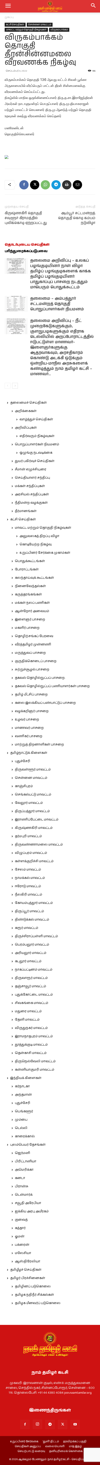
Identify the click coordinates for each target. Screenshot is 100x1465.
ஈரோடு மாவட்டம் (28, 886)
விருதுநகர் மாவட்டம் (31, 1028)
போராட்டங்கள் (27, 569)
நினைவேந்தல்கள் (30, 586)
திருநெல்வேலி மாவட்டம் (35, 1061)
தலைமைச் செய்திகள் (28, 402)
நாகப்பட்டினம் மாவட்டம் (33, 969)
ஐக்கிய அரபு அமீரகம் (32, 1211)
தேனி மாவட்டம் (27, 1019)
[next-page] (15, 386)
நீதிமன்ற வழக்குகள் (31, 502)
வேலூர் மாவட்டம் (29, 802)
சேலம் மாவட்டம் (28, 869)
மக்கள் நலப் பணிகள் (32, 602)
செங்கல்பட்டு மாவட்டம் (33, 794)
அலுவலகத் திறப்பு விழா (39, 536)
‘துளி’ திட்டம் (51, 1442)
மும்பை (21, 1119)
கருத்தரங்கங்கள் (28, 594)
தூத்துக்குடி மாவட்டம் (31, 1044)
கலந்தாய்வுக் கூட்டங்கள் (34, 577)
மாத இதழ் (75, 1446)
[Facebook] (24, 184)
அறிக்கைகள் (26, 411)
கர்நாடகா (22, 1086)
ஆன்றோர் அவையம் (32, 611)
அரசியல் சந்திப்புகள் (32, 494)
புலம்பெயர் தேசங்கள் (28, 1144)
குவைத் (21, 1219)
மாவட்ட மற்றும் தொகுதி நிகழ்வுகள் (26, 29)
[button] (93, 6)
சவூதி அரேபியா (28, 1203)
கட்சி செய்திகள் (15, 24)
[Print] (66, 184)
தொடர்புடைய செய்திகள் (27, 244)
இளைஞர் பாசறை (30, 619)
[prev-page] (7, 386)
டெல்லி (21, 1128)
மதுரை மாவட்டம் (28, 1011)
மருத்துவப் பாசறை (30, 652)
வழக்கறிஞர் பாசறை (32, 711)
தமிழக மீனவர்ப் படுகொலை (37, 1303)
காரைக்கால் (25, 1136)
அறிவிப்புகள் (26, 427)
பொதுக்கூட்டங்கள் (30, 561)
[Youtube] (75, 1424)
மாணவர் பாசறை (29, 727)
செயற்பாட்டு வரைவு (31, 1451)
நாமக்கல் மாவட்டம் (30, 877)
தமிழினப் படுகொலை (33, 1286)
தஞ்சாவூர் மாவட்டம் (30, 986)
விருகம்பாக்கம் (59, 29)
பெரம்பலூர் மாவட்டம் (32, 944)
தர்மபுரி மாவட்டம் (28, 836)
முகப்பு (9, 17)
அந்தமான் (23, 1094)
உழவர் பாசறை (27, 719)
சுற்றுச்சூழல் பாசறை (32, 669)
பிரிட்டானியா (25, 1161)
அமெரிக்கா (24, 1169)
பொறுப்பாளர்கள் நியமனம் (37, 444)
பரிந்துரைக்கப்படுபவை (26, 251)
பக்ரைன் (22, 1244)
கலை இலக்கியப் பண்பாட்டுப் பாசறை (45, 702)
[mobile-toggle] (7, 6)
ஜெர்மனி (22, 1153)
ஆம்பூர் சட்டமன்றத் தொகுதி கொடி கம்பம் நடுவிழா (76, 218)
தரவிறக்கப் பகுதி (75, 1442)
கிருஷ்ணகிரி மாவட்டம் (34, 827)
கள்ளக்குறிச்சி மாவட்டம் (34, 861)
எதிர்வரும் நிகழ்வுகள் (37, 436)
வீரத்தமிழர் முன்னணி (33, 644)
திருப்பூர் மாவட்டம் (29, 911)
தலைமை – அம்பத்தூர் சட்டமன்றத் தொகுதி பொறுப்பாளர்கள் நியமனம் (57, 304)
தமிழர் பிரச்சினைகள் (27, 1278)
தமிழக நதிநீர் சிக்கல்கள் (34, 1294)
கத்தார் (20, 1228)
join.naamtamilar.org (78, 1392)
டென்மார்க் (24, 1194)
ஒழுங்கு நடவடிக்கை (36, 452)
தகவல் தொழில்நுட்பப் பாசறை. (40, 677)
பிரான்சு (21, 1186)
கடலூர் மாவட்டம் (28, 961)
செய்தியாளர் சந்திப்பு (32, 477)
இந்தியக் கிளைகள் (25, 1078)
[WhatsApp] (45, 184)
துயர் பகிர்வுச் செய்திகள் (34, 461)
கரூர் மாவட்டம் (26, 928)
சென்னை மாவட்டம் (39, 24)
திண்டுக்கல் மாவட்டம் (32, 919)
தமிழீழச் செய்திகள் (25, 1269)
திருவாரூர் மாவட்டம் (31, 978)
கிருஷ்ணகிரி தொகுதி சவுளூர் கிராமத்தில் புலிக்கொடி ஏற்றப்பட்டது (26, 218)
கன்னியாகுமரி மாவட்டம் (34, 1069)
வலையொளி (55, 1446)
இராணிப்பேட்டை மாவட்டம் (36, 819)
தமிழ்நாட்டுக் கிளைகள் (28, 752)
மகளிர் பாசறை (27, 627)
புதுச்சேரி (22, 761)
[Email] (77, 184)
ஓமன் (19, 1236)
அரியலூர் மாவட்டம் (30, 953)
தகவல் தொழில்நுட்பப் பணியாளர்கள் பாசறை (52, 686)
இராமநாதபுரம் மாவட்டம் (34, 1036)
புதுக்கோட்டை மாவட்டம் (34, 994)
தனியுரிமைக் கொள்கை (66, 1451)
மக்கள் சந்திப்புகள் (30, 486)
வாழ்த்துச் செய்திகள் (36, 419)
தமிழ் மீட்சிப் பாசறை (31, 694)
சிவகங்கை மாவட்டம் (31, 1003)
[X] (34, 184)
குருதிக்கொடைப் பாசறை (36, 661)
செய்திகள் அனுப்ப (28, 1446)
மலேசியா (23, 1253)
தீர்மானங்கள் (26, 511)
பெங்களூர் (24, 1111)
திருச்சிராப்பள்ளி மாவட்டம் (36, 936)
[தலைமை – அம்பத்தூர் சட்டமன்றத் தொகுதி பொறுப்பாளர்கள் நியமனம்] (16, 304)
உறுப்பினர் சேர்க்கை (24, 1442)
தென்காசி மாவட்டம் (31, 1053)
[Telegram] (56, 184)
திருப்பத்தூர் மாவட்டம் (32, 811)
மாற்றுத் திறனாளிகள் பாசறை (39, 744)
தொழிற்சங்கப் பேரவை (34, 636)
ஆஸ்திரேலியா (27, 1261)
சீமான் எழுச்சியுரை (30, 469)
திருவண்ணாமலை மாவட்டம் (39, 844)
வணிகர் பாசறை (28, 736)
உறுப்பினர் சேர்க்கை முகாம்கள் (45, 552)
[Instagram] (37, 1424)
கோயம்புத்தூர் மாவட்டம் (34, 902)
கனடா (20, 1178)
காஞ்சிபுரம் (24, 786)
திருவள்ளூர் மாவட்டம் (33, 769)
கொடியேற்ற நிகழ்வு (36, 544)
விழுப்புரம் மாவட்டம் (31, 852)
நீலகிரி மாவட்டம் (28, 894)
